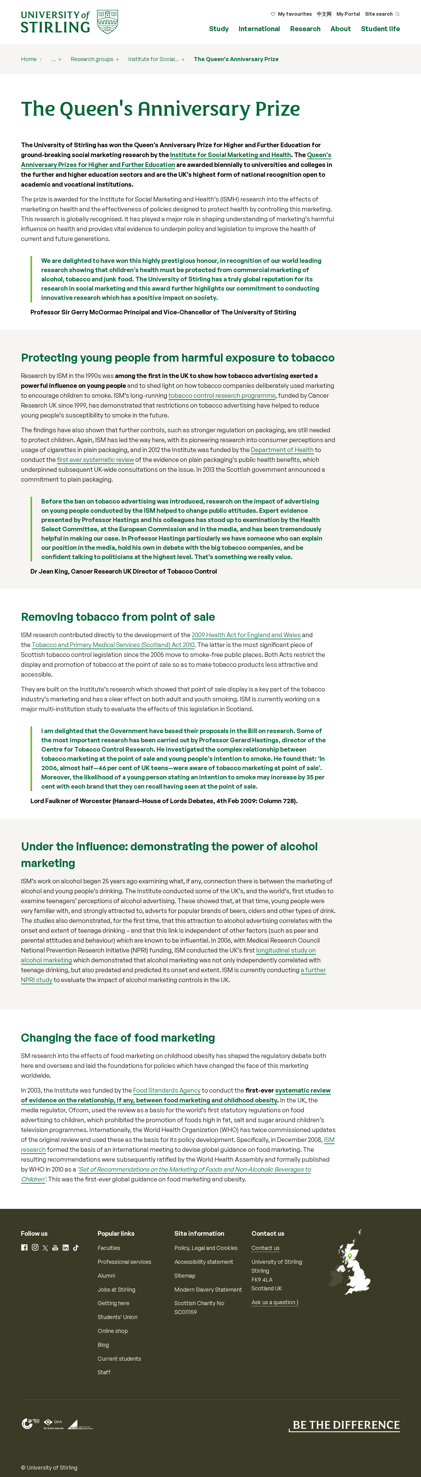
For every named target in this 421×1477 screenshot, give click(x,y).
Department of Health (282, 450)
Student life (380, 28)
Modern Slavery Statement (208, 1289)
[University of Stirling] (69, 21)
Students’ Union (117, 1316)
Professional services (124, 1261)
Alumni (106, 1275)
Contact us (265, 1247)
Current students (119, 1358)
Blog (103, 1344)
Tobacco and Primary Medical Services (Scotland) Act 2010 (113, 645)
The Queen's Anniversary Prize (236, 59)
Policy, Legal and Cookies (206, 1247)
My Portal (348, 14)
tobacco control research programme (222, 395)
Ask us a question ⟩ (275, 1302)
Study (219, 28)
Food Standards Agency (167, 1090)
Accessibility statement (203, 1261)
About (340, 28)
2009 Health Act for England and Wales (246, 635)
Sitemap (184, 1275)
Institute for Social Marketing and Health (230, 155)
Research (305, 28)
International (259, 28)
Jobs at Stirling (116, 1289)
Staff (104, 1372)
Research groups (92, 59)
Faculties (109, 1247)
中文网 (324, 14)
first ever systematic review (95, 459)
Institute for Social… (153, 59)
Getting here (113, 1303)
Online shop (113, 1330)
